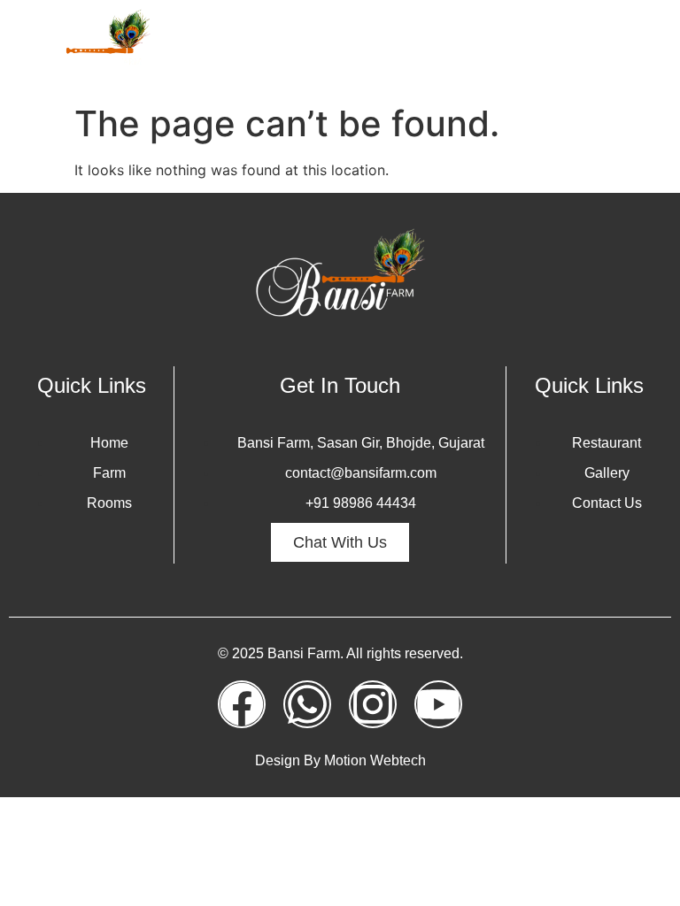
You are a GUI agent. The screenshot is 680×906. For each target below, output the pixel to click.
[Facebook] (242, 704)
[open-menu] (648, 47)
